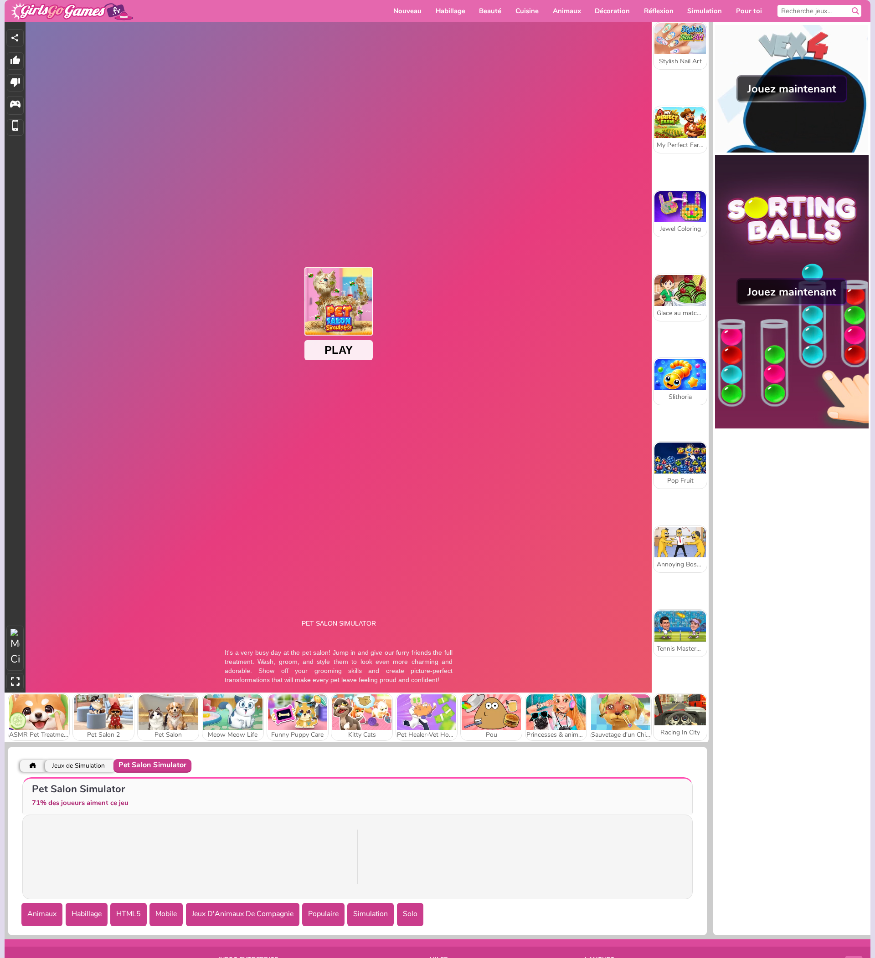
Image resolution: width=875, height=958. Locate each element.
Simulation (370, 914)
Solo (410, 914)
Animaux (42, 914)
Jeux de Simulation (78, 765)
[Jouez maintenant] (792, 150)
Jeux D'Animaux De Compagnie (242, 914)
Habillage (87, 914)
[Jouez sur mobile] (15, 127)
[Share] (15, 37)
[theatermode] (15, 648)
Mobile (166, 914)
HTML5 (128, 914)
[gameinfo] (15, 105)
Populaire (323, 914)
